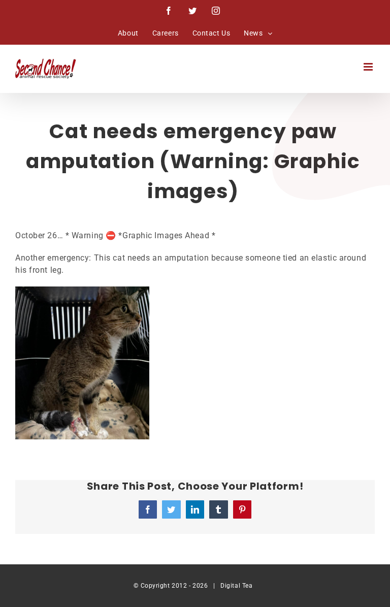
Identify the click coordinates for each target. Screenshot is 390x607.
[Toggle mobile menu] (369, 66)
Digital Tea (236, 585)
